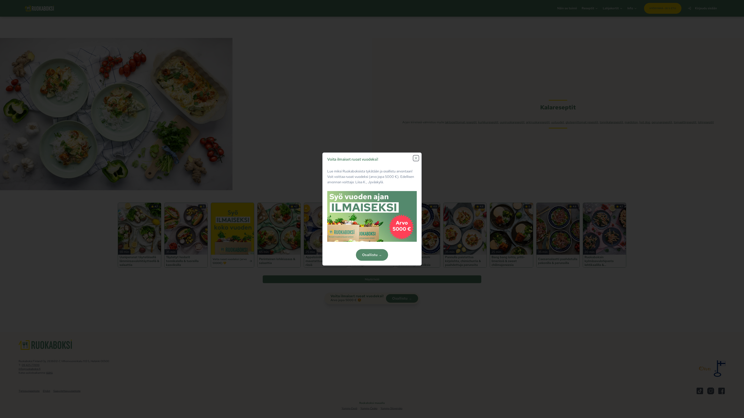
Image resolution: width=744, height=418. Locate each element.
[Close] (416, 158)
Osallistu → (372, 255)
